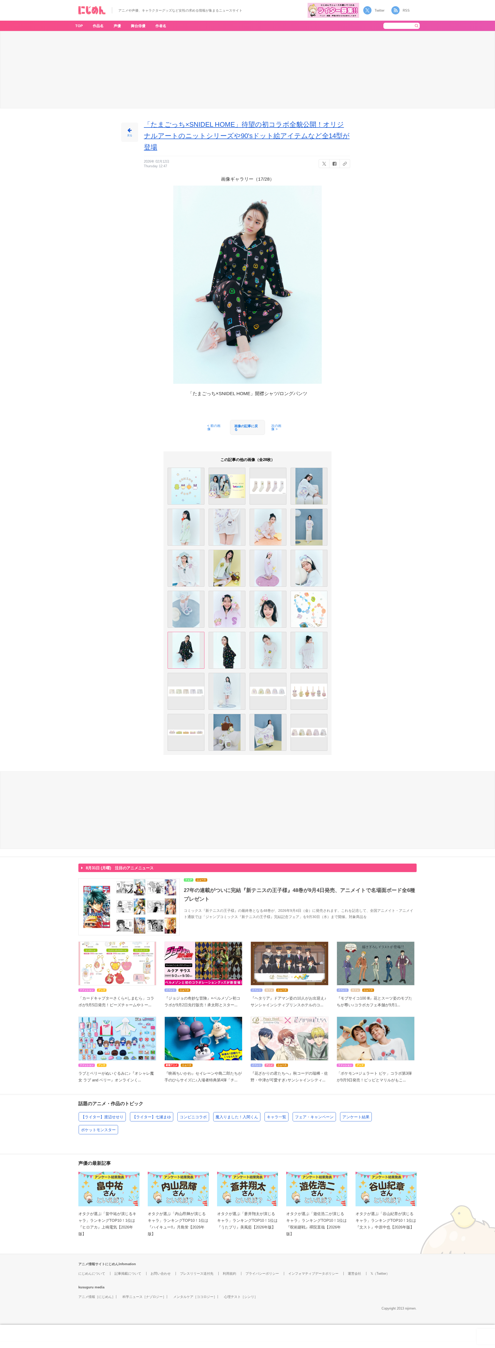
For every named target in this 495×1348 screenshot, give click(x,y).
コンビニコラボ (193, 1117)
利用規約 (229, 1273)
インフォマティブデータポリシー (313, 1273)
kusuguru (86, 1287)
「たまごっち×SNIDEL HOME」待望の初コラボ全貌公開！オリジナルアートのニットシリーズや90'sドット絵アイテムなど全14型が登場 (247, 136)
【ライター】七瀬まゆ (151, 1117)
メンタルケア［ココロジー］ (195, 1297)
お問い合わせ (161, 1273)
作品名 (98, 26)
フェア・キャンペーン (314, 1117)
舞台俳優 (138, 26)
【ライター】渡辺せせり (102, 1117)
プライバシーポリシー (262, 1273)
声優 (117, 26)
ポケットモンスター (98, 1130)
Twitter (379, 10)
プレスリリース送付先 (196, 1273)
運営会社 (354, 1273)
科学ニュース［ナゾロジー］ (144, 1297)
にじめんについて (91, 1273)
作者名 (160, 26)
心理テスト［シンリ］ (241, 1297)
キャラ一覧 (276, 1117)
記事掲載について (127, 1273)
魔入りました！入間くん (237, 1117)
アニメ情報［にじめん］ (96, 1297)
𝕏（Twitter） (380, 1273)
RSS (406, 10)
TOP (79, 26)
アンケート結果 (355, 1117)
